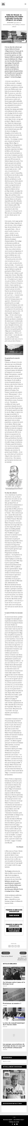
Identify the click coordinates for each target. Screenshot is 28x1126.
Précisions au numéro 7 (12, 1003)
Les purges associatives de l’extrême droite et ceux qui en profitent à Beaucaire (14, 1045)
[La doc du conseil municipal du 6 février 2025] (14, 1014)
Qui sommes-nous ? (19, 1119)
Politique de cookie (14, 1121)
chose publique (16, 24)
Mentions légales (7, 1119)
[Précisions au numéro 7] (14, 994)
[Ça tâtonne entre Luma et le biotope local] (14, 973)
